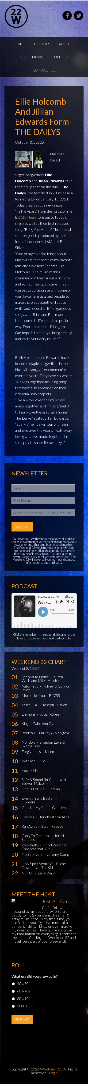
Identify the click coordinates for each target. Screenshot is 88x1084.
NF (35, 770)
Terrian (54, 789)
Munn (49, 751)
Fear (26, 770)
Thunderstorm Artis (53, 817)
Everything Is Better (38, 798)
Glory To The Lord (36, 835)
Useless (28, 817)
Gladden (59, 807)
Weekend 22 (50, 1069)
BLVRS (54, 695)
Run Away (30, 826)
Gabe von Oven (44, 723)
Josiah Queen (50, 714)
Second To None (35, 676)
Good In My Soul (35, 807)
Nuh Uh (28, 873)
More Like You (34, 695)
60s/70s (23, 991)
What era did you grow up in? (34, 976)
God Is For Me (34, 789)
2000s (22, 1006)
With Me (29, 761)
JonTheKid (44, 867)
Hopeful (28, 802)
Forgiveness (32, 751)
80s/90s (23, 998)
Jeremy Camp (57, 854)
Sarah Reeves (52, 826)
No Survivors (32, 854)
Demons (29, 714)
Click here (29, 217)
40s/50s (23, 983)
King (25, 723)
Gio (42, 761)
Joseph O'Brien (54, 704)
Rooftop (29, 733)
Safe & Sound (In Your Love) (44, 779)
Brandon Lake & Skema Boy (43, 744)
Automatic (30, 686)
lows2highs (30, 845)
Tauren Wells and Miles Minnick (42, 678)
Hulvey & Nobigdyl (54, 733)
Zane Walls (46, 873)
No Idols (29, 742)
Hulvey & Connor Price (46, 688)
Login (53, 1072)
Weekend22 (27, 16)
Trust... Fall (30, 704)
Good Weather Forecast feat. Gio (44, 847)
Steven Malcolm (35, 783)
